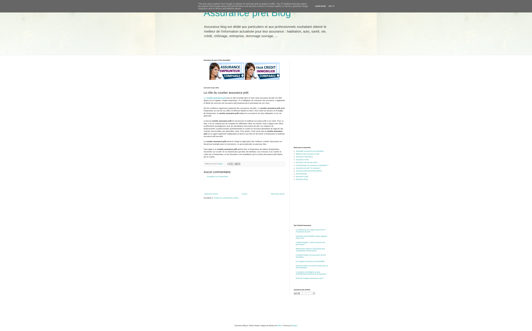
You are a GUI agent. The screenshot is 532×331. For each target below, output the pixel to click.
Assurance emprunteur (304, 157)
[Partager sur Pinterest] (239, 163)
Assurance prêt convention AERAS (309, 171)
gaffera (279, 326)
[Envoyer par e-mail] (228, 163)
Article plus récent (211, 194)
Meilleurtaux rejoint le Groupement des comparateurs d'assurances (310, 250)
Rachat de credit (302, 177)
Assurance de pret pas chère (306, 162)
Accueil (244, 194)
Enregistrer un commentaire (217, 177)
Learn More (320, 6)
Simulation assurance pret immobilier (310, 151)
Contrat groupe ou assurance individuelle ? (312, 165)
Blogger (294, 326)
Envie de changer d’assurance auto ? (310, 278)
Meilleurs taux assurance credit (307, 154)
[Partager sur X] (233, 163)
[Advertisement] (252, 48)
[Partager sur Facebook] (236, 163)
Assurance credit (302, 160)
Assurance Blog (302, 179)
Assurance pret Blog (247, 12)
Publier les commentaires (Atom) (226, 198)
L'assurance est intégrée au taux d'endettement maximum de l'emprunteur (311, 273)
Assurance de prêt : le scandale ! (308, 168)
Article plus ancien (278, 194)
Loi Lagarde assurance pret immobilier (310, 261)
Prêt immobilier (301, 174)
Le (215, 98)
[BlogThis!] (231, 163)
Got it (331, 6)
